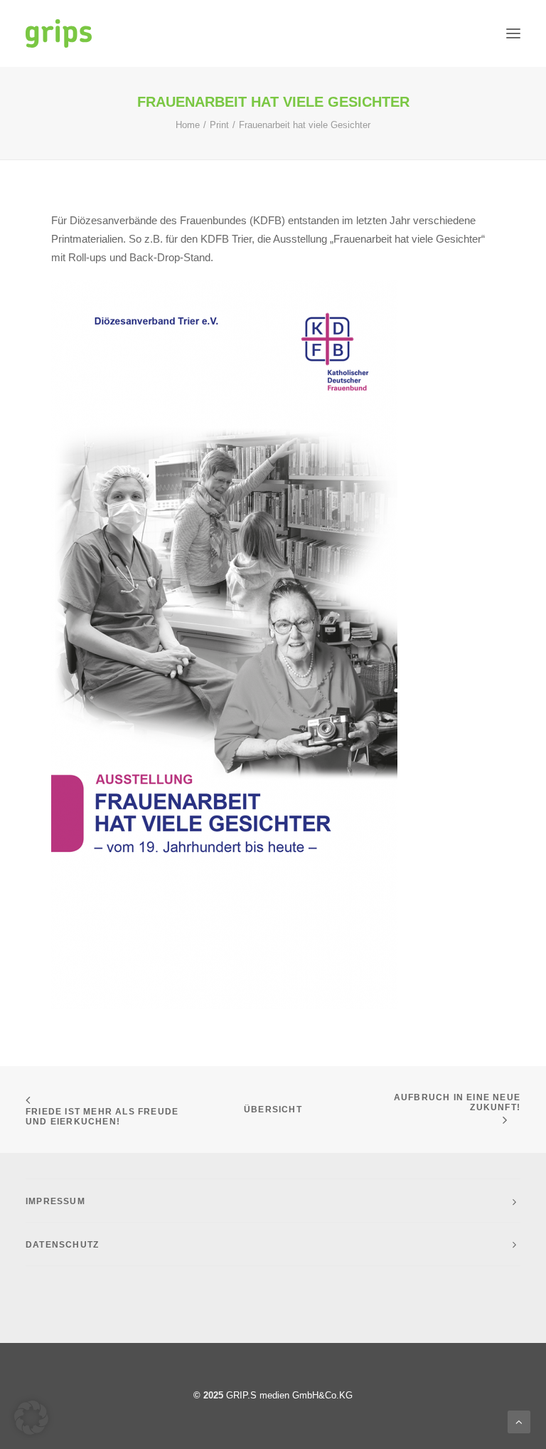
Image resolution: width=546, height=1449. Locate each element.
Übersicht (273, 1110)
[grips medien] (59, 33)
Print (219, 125)
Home (188, 125)
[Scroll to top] (519, 1421)
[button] (513, 33)
